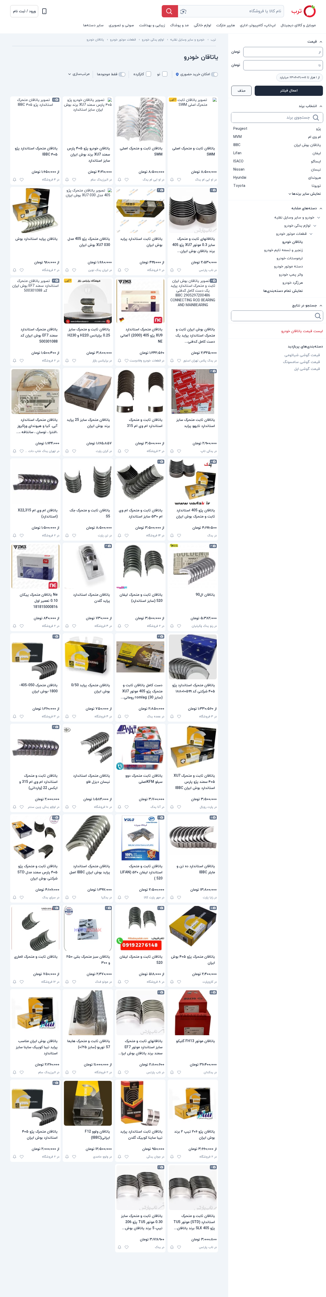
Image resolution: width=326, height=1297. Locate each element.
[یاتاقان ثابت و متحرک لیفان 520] (140, 928)
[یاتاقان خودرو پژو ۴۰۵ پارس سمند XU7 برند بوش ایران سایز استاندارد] (88, 120)
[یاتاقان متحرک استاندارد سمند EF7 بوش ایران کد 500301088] (35, 301)
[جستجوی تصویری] (183, 11)
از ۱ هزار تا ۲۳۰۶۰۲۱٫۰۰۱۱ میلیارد (300, 77)
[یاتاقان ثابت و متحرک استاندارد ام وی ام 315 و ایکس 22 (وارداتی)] (35, 747)
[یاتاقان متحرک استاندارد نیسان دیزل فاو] (88, 747)
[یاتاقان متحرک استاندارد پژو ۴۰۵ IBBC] (35, 120)
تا (320, 65)
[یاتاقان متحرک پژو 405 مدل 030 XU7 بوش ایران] (88, 210)
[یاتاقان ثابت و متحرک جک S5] (88, 482)
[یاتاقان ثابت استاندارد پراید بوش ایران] (140, 210)
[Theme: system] (44, 11)
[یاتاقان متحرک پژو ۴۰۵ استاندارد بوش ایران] (35, 1103)
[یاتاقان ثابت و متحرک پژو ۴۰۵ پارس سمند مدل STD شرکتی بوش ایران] (35, 837)
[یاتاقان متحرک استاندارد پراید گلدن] (88, 566)
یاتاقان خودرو (95, 40)
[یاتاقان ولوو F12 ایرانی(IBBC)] (88, 1103)
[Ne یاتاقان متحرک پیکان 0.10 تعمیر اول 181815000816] (35, 566)
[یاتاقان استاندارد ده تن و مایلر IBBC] (193, 837)
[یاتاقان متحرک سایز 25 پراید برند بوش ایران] (88, 391)
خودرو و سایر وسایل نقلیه (187, 40)
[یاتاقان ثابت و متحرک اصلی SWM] (193, 120)
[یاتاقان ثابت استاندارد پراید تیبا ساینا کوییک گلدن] (140, 1103)
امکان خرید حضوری (195, 74)
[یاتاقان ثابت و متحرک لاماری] (35, 928)
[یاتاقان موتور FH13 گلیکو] (193, 1012)
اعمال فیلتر (289, 90)
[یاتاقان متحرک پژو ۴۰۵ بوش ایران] (193, 928)
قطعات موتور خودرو (123, 40)
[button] (24, 11)
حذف (242, 90)
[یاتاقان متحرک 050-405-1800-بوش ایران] (35, 656)
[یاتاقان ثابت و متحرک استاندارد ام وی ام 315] (140, 391)
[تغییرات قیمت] (172, 180)
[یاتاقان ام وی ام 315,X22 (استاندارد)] (35, 482)
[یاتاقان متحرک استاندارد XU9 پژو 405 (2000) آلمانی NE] (140, 301)
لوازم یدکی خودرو (153, 40)
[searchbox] (271, 117)
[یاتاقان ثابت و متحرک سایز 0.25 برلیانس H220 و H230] (88, 301)
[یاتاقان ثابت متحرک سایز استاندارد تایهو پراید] (193, 391)
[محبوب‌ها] (179, 180)
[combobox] (231, 11)
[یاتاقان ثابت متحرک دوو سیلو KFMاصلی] (140, 747)
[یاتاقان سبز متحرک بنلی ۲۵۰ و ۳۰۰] (88, 928)
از (320, 52)
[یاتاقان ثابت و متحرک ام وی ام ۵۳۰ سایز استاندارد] (140, 482)
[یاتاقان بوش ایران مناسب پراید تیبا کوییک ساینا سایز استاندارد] (35, 1012)
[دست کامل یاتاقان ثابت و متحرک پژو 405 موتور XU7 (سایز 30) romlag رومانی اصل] (140, 656)
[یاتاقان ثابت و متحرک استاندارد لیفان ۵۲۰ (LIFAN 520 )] (140, 837)
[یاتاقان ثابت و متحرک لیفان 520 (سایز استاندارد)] (140, 566)
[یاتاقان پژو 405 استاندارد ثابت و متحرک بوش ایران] (193, 482)
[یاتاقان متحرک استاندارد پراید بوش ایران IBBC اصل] (88, 837)
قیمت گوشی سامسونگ (301, 362)
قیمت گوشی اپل (307, 369)
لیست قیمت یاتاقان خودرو (302, 331)
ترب (213, 40)
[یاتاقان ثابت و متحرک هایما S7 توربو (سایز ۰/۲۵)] (88, 1012)
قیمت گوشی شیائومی (302, 355)
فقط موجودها (107, 74)
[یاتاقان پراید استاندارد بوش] (35, 210)
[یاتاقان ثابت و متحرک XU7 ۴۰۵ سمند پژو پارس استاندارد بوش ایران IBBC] (193, 747)
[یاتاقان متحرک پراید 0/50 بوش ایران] (88, 656)
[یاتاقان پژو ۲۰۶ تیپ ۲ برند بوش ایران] (193, 1103)
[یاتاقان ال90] (193, 566)
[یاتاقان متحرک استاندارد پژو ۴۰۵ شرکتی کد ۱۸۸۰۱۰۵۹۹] (193, 656)
